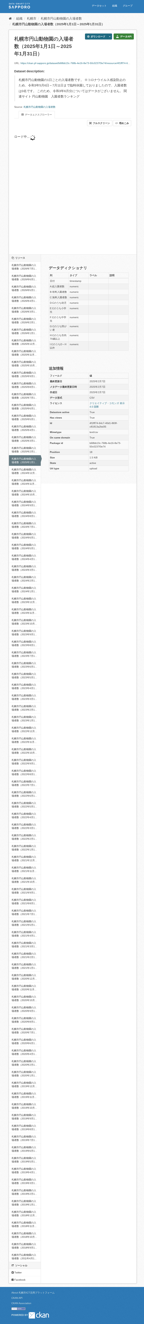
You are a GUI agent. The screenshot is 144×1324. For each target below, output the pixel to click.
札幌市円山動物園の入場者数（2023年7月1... (24, 654)
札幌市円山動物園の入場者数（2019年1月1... (24, 1203)
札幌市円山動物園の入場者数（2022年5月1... (24, 805)
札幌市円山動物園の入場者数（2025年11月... (24, 353)
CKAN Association (21, 1303)
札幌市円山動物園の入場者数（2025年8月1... (24, 385)
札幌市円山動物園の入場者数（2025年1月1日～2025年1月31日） (58, 24)
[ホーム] (10, 18)
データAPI (125, 36)
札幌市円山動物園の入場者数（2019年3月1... (24, 1181)
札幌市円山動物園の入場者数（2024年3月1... (24, 568)
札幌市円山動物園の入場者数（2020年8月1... (24, 1020)
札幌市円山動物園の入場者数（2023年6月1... (24, 665)
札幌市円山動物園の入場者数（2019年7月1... (24, 1138)
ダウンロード (97, 36)
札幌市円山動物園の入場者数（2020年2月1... (24, 1063)
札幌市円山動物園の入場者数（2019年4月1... (24, 1170)
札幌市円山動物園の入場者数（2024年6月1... (24, 536)
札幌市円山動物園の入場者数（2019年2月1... (24, 1192)
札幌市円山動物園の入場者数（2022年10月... (24, 751)
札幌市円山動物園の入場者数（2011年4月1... (24, 1256)
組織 (114, 5)
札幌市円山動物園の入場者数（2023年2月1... (24, 708)
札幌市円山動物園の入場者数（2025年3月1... (24, 439)
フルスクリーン (101, 123)
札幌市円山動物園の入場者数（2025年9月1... (24, 374)
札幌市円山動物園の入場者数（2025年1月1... (24, 460)
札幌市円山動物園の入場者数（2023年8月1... (24, 643)
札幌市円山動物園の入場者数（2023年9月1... (24, 632)
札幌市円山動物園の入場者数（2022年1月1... (24, 848)
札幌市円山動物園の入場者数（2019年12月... (24, 1084)
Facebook (19, 1279)
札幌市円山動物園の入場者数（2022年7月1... (24, 783)
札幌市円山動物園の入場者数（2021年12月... (24, 858)
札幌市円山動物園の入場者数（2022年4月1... (24, 815)
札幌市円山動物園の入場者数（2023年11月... (24, 611)
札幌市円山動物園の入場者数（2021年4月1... (24, 934)
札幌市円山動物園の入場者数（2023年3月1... (24, 697)
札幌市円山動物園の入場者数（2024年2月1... (24, 579)
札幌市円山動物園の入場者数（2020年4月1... (24, 1052)
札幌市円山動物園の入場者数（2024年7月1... (24, 525)
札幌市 (31, 18)
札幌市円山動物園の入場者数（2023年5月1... (24, 675)
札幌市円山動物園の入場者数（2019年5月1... (24, 1160)
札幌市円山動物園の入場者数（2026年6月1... (24, 277)
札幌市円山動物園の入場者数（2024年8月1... (24, 514)
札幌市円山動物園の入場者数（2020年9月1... (24, 1009)
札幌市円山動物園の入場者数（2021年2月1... (24, 955)
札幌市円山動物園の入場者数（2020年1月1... (24, 1074)
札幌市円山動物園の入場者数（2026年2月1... (24, 320)
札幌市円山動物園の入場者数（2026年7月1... (24, 267)
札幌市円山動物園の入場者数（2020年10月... (24, 998)
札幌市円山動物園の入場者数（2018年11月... (24, 1224)
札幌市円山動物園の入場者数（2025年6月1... (24, 407)
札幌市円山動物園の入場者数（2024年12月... (24, 471)
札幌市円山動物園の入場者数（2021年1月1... (24, 966)
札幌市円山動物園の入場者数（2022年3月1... (24, 826)
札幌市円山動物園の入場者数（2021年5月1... (24, 923)
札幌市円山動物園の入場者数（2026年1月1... (24, 331)
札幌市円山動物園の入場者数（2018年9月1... (24, 1246)
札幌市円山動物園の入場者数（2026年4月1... (24, 299)
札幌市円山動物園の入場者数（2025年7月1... (24, 396)
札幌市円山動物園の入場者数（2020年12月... (24, 977)
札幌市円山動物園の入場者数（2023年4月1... (24, 686)
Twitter (18, 1272)
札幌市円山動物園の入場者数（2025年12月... (24, 342)
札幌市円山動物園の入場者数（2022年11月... (24, 740)
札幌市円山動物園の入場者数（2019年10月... (24, 1106)
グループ (128, 5)
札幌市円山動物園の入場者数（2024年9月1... (24, 503)
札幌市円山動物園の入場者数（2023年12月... (24, 600)
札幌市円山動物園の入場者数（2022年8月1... (24, 772)
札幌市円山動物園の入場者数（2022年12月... (24, 729)
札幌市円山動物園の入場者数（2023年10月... (24, 622)
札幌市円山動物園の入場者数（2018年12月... (24, 1213)
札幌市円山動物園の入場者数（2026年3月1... (24, 310)
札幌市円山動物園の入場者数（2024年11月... (24, 482)
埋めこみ (123, 123)
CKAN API (16, 1297)
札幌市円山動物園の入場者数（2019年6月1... (24, 1149)
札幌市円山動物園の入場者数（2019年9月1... (24, 1117)
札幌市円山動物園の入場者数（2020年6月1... (24, 1041)
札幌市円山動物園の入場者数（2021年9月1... (24, 891)
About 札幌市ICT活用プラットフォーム (33, 1292)
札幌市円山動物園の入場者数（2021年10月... (24, 880)
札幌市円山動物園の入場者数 (61, 18)
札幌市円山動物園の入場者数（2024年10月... (24, 493)
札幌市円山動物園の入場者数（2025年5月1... (24, 417)
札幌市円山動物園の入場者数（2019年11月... (24, 1095)
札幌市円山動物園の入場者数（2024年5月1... (24, 546)
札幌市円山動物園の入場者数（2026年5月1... (24, 288)
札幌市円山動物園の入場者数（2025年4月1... (24, 428)
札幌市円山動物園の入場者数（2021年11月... (24, 869)
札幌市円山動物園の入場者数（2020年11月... (24, 987)
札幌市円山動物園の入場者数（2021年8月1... (24, 901)
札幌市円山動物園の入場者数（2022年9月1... (24, 762)
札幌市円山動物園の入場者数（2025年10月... (24, 363)
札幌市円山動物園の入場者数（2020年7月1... (24, 1031)
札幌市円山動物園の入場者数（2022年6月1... (24, 794)
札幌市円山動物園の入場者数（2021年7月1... (24, 912)
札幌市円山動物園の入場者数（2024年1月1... (24, 589)
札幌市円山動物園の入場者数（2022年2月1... (24, 837)
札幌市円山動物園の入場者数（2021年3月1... (24, 944)
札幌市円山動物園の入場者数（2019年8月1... (24, 1127)
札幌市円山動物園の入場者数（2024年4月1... (24, 557)
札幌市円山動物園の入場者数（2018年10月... (24, 1235)
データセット (99, 5)
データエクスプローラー (38, 114)
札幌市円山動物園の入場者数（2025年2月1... (24, 450)
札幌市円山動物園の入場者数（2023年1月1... (24, 719)
